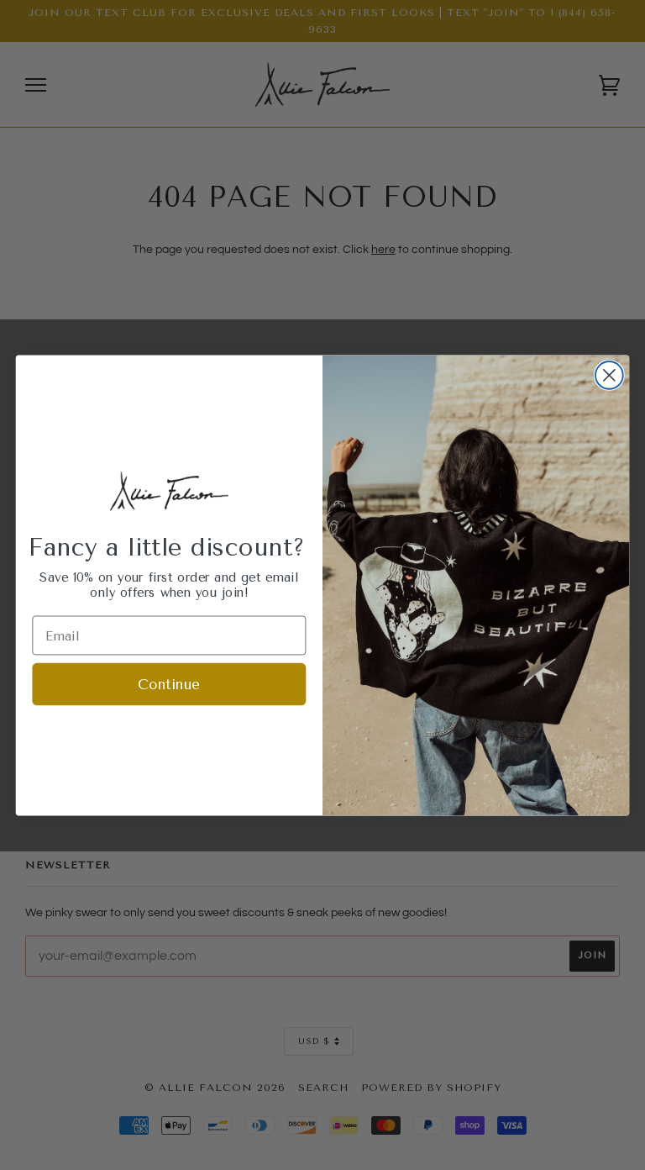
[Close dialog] (609, 375)
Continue (169, 684)
